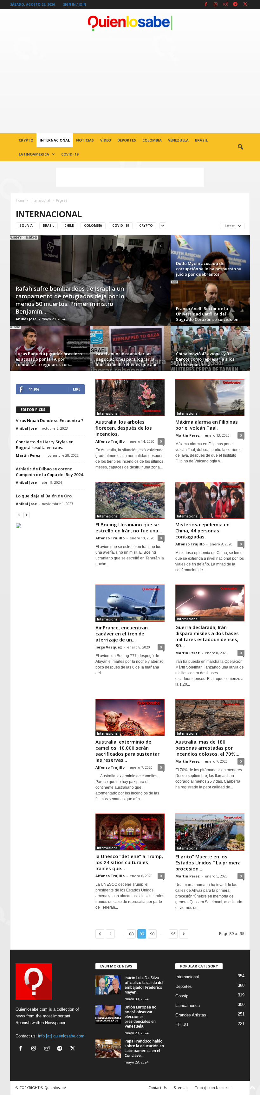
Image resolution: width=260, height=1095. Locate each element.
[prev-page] (19, 514)
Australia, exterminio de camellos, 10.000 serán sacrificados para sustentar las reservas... (127, 750)
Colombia (152, 140)
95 (173, 934)
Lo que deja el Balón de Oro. (44, 496)
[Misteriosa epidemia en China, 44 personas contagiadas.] (209, 500)
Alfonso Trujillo (110, 441)
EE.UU (181, 1024)
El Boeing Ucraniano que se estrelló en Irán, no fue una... (128, 527)
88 (131, 934)
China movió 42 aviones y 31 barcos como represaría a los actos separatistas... (205, 359)
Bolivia (26, 225)
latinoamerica (34, 154)
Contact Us (157, 1087)
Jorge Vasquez (108, 647)
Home (20, 200)
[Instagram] (215, 4)
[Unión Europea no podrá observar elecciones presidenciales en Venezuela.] (108, 1014)
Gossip (181, 996)
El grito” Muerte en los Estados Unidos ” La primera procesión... (208, 862)
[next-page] (26, 514)
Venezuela (178, 140)
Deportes (126, 140)
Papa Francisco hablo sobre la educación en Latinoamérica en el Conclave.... (144, 1048)
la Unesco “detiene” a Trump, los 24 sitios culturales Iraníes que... (129, 862)
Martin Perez (187, 435)
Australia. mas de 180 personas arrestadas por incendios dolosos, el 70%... (207, 747)
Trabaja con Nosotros (213, 1087)
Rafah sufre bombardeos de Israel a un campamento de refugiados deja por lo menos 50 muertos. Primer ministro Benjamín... (70, 300)
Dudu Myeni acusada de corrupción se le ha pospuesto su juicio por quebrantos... (208, 268)
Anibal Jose (26, 318)
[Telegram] (235, 4)
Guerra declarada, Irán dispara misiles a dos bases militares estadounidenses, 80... (207, 636)
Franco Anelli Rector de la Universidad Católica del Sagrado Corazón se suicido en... (208, 314)
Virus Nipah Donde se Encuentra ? (49, 420)
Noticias (85, 140)
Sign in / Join (74, 4)
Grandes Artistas (190, 1015)
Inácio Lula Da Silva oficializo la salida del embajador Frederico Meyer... (144, 985)
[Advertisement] (130, 85)
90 (152, 934)
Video (105, 140)
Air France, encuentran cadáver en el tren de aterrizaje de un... (121, 633)
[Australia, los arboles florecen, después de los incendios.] (130, 397)
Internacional (55, 140)
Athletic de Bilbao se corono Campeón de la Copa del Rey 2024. (50, 471)
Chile (69, 225)
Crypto (26, 140)
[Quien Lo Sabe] (130, 23)
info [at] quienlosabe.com (61, 1036)
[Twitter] (245, 4)
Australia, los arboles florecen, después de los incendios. (123, 428)
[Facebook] (206, 4)
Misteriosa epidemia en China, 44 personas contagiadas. (202, 530)
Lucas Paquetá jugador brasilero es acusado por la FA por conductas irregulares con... (49, 359)
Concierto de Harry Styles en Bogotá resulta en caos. (45, 444)
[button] (240, 147)
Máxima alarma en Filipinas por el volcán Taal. (206, 425)
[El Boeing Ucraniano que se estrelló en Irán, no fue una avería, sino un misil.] (130, 500)
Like (76, 389)
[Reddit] (225, 4)
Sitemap (181, 1087)
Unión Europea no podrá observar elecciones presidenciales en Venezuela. (141, 1016)
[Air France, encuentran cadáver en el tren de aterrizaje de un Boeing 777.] (130, 603)
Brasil (201, 140)
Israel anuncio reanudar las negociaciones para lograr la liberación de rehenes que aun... (128, 359)
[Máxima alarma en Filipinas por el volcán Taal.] (209, 397)
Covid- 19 (69, 154)
